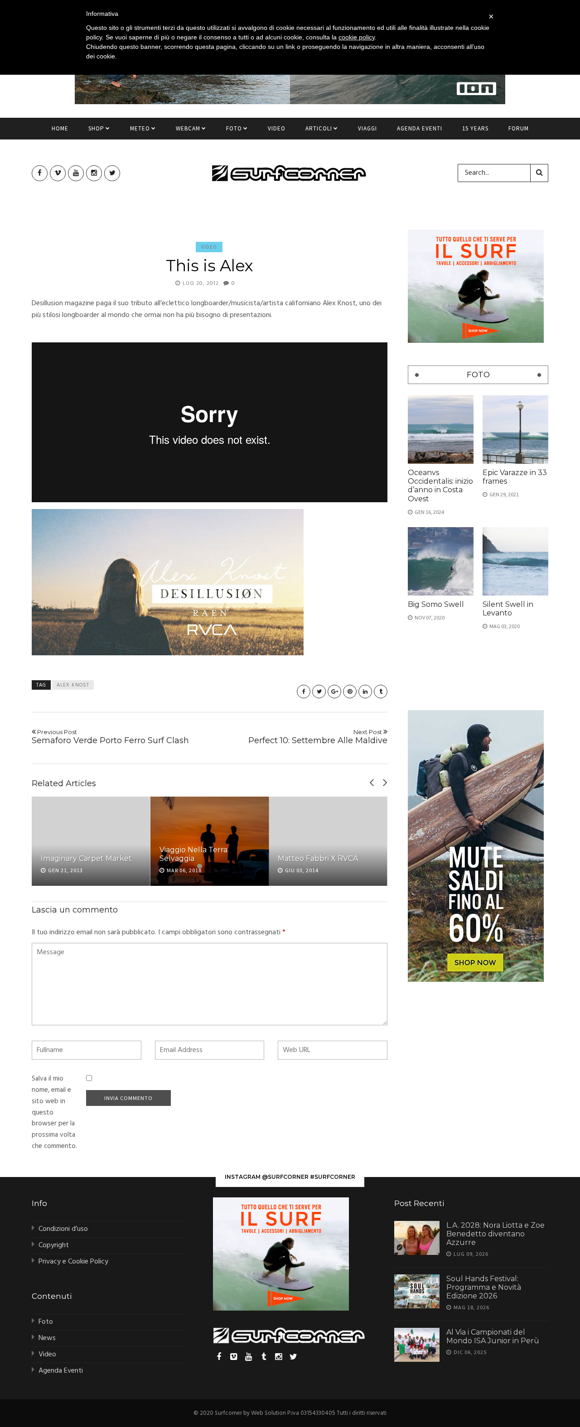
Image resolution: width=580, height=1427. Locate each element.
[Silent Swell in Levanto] (515, 561)
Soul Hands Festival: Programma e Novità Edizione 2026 (483, 1287)
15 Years (475, 128)
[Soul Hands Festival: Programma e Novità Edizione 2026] (417, 1291)
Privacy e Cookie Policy (73, 1262)
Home (60, 128)
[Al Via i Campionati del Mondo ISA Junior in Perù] (417, 1345)
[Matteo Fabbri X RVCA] (328, 841)
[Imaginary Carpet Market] (91, 841)
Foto (234, 128)
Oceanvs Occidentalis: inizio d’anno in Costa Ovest (440, 485)
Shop (96, 128)
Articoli (318, 128)
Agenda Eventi (419, 128)
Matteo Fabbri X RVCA (318, 858)
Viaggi (367, 128)
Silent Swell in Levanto (508, 608)
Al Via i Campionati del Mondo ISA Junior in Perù (492, 1336)
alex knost (73, 685)
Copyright (54, 1245)
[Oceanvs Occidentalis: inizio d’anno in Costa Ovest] (441, 429)
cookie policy (356, 37)
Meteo (140, 128)
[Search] (539, 173)
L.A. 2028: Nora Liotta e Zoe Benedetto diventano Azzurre (495, 1234)
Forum (518, 128)
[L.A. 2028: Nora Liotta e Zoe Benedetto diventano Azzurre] (417, 1238)
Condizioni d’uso (63, 1229)
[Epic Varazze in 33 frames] (515, 429)
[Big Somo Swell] (441, 561)
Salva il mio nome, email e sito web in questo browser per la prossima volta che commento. (54, 1112)
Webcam (188, 128)
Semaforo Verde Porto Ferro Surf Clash (110, 736)
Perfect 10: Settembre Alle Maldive (317, 736)
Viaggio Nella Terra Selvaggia (193, 854)
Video (276, 128)
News (47, 1338)
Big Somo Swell (436, 604)
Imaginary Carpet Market (86, 858)
